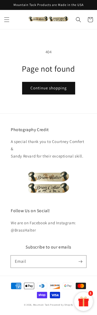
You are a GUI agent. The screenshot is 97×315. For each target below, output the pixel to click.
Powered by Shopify (61, 304)
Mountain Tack (41, 304)
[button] (7, 20)
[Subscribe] (80, 261)
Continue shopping (48, 87)
